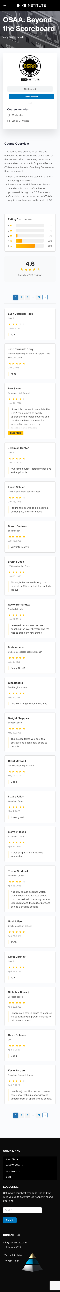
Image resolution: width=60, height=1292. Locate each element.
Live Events (11, 1171)
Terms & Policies (13, 1255)
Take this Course (31, 97)
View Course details (14, 37)
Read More (15, 433)
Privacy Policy (12, 1260)
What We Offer (13, 1165)
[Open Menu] (4, 5)
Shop (8, 1177)
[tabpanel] (30, 633)
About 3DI (10, 1159)
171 (38, 297)
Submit (10, 1220)
